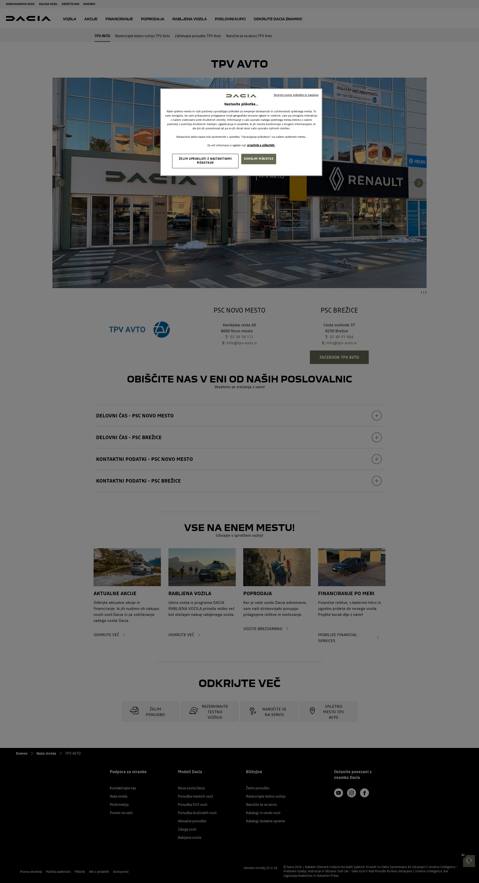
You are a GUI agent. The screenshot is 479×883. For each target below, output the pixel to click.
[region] (241, 132)
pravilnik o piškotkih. (261, 145)
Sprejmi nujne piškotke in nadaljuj (296, 95)
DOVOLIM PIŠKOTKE (258, 159)
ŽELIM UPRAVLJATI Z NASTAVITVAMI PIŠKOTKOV (205, 161)
